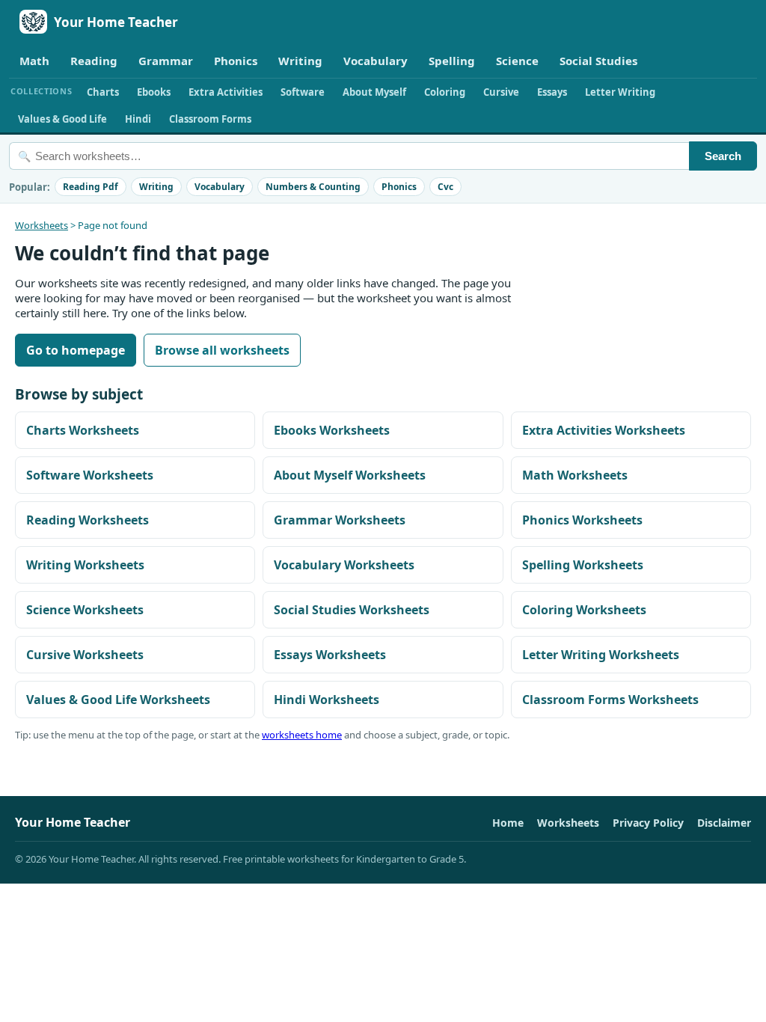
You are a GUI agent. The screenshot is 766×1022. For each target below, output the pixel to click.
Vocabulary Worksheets (344, 565)
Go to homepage (75, 350)
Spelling (452, 60)
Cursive (501, 92)
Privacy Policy (648, 823)
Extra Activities (226, 92)
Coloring (444, 92)
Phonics (235, 60)
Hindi (138, 119)
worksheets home (302, 734)
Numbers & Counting (313, 186)
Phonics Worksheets (582, 520)
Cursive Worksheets (85, 654)
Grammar (165, 60)
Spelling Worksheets (582, 565)
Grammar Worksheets (339, 520)
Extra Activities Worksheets (603, 430)
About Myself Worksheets (350, 475)
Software (303, 92)
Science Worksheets (85, 610)
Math (34, 60)
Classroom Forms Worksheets (610, 699)
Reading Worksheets (87, 520)
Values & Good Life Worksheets (118, 699)
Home (508, 823)
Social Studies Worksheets (351, 610)
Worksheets (41, 225)
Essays (552, 92)
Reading (93, 60)
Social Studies (598, 60)
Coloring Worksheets (584, 610)
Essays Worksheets (330, 654)
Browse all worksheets (222, 350)
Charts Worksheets (82, 430)
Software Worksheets (89, 475)
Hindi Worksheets (326, 699)
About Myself (374, 92)
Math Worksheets (575, 475)
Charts (103, 92)
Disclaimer (724, 823)
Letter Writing (620, 92)
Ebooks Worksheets (332, 430)
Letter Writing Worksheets (600, 654)
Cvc (445, 186)
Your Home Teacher (116, 22)
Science (517, 60)
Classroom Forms (210, 119)
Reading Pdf (90, 186)
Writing (300, 60)
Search (723, 156)
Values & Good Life (62, 119)
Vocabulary (375, 60)
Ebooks (154, 92)
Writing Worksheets (85, 565)
